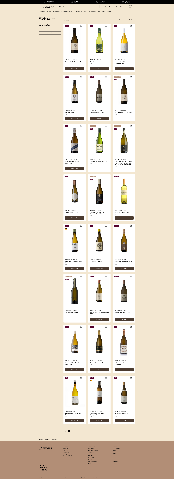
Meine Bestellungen (93, 450)
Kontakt (115, 450)
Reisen (89, 463)
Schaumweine (66, 452)
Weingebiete (91, 457)
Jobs (114, 459)
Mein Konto (91, 448)
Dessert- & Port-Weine (69, 455)
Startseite (41, 439)
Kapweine (115, 456)
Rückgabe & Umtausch (92, 477)
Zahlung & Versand (82, 477)
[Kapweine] (47, 7)
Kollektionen (47, 439)
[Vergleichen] (81, 26)
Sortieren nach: (121, 19)
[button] (109, 6)
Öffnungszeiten (116, 448)
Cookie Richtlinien (73, 477)
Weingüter (90, 459)
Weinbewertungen (92, 461)
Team (114, 457)
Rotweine (65, 448)
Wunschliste (91, 452)
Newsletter (115, 461)
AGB (60, 477)
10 (81, 431)
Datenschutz (65, 477)
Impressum (55, 477)
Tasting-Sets (66, 454)
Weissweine (66, 450)
